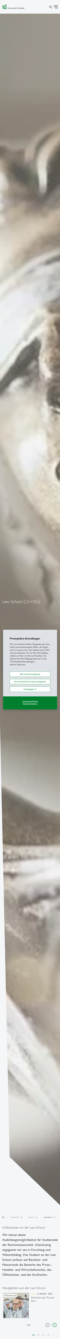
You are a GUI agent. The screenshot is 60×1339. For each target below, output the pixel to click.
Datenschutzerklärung (30, 701)
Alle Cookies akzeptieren (30, 674)
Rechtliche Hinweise (30, 704)
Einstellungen (29, 689)
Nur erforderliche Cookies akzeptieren (30, 681)
